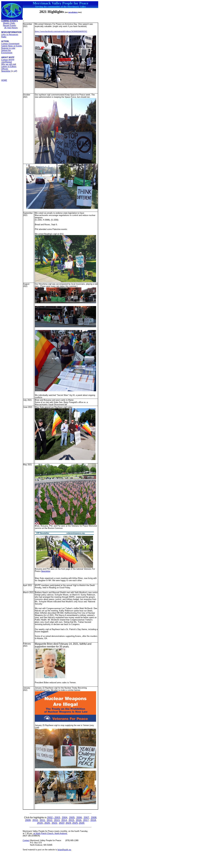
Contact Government (10, 43)
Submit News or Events (11, 46)
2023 (61, 823)
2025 (75, 823)
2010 (35, 820)
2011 (42, 820)
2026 (81, 823)
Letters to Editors (8, 66)
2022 (54, 823)
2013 (57, 820)
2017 (86, 820)
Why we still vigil (8, 64)
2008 (93, 817)
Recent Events (9, 25)
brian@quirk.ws (64, 850)
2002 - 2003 (53, 817)
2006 (79, 817)
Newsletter (5, 71)
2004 (64, 817)
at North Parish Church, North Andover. (50, 833)
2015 (71, 820)
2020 (47, 823)
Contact (26, 840)
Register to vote (8, 48)
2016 (78, 820)
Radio (3, 37)
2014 (64, 820)
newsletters (73, 12)
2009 (28, 820)
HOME (4, 80)
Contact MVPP (7, 60)
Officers (4, 69)
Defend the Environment (6, 51)
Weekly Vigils (9, 23)
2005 (72, 817)
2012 (49, 820)
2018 (93, 820)
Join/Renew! (6, 62)
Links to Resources (9, 34)
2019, (40, 823)
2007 (86, 817)
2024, (69, 823)
